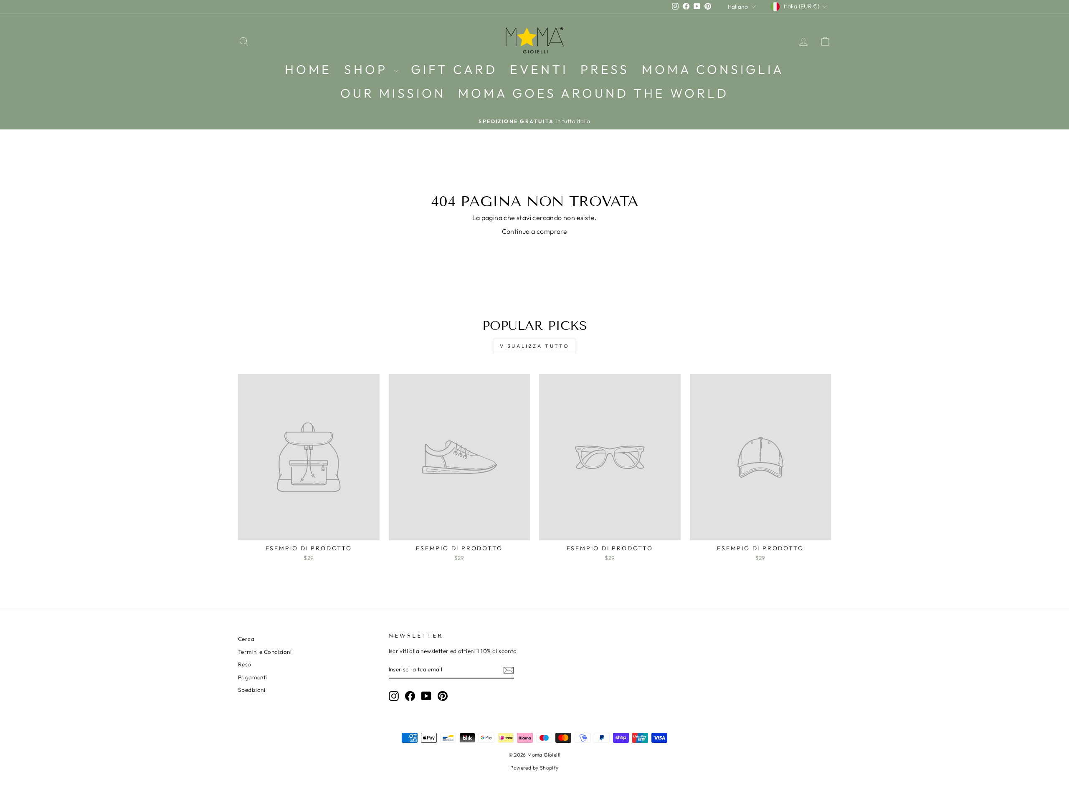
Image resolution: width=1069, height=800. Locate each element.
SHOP (368, 69)
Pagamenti (252, 677)
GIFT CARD (454, 69)
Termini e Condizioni (264, 652)
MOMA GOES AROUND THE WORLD (593, 93)
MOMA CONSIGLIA (713, 69)
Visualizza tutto (535, 346)
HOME (308, 69)
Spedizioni (251, 690)
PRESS (604, 69)
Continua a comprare (534, 231)
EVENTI (539, 69)
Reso (244, 664)
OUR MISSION (393, 93)
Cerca (246, 639)
